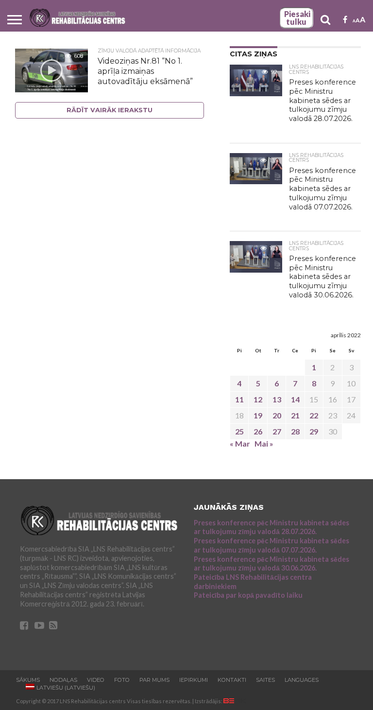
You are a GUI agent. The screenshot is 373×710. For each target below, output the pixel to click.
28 (295, 431)
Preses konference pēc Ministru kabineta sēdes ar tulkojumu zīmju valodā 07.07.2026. (271, 545)
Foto (122, 679)
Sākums (28, 679)
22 (313, 415)
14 (295, 399)
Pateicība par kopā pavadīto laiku (248, 595)
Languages (302, 679)
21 (295, 415)
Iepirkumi (193, 679)
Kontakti (232, 679)
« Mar (240, 443)
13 (276, 399)
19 (258, 415)
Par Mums (154, 679)
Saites (265, 679)
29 (313, 431)
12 (258, 399)
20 (276, 415)
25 (239, 431)
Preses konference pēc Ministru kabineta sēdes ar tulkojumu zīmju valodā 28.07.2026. (271, 527)
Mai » (263, 443)
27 (276, 431)
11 (239, 399)
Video (95, 679)
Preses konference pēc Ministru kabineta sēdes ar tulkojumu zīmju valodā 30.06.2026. (271, 563)
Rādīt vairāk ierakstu (110, 110)
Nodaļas (63, 679)
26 (258, 431)
